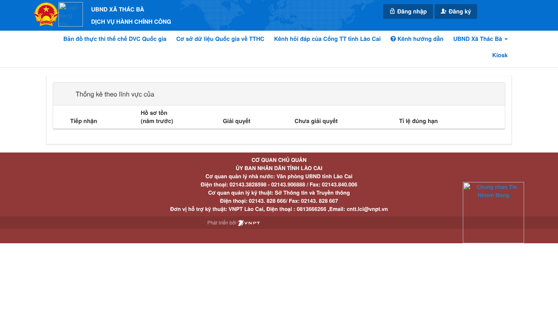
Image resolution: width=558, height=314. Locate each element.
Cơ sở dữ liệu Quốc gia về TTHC (220, 39)
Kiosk (500, 55)
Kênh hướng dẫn (419, 39)
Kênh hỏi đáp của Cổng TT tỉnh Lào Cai (327, 39)
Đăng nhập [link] (411, 11)
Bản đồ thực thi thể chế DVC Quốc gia (115, 39)
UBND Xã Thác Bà (478, 39)
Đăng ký (459, 11)
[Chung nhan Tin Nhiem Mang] (493, 212)
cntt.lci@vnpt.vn (367, 209)
